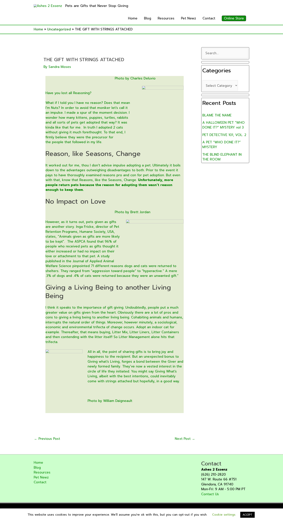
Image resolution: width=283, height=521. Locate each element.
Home (132, 18)
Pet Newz (188, 18)
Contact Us (210, 494)
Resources (166, 18)
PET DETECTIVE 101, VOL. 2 (224, 134)
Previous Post (47, 438)
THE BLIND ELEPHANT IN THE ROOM (222, 157)
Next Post (185, 438)
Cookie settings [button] (223, 515)
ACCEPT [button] (247, 515)
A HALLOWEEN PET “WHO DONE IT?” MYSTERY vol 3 (223, 125)
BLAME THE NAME (217, 115)
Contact (209, 18)
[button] (234, 18)
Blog (147, 18)
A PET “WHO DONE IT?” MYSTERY (221, 145)
